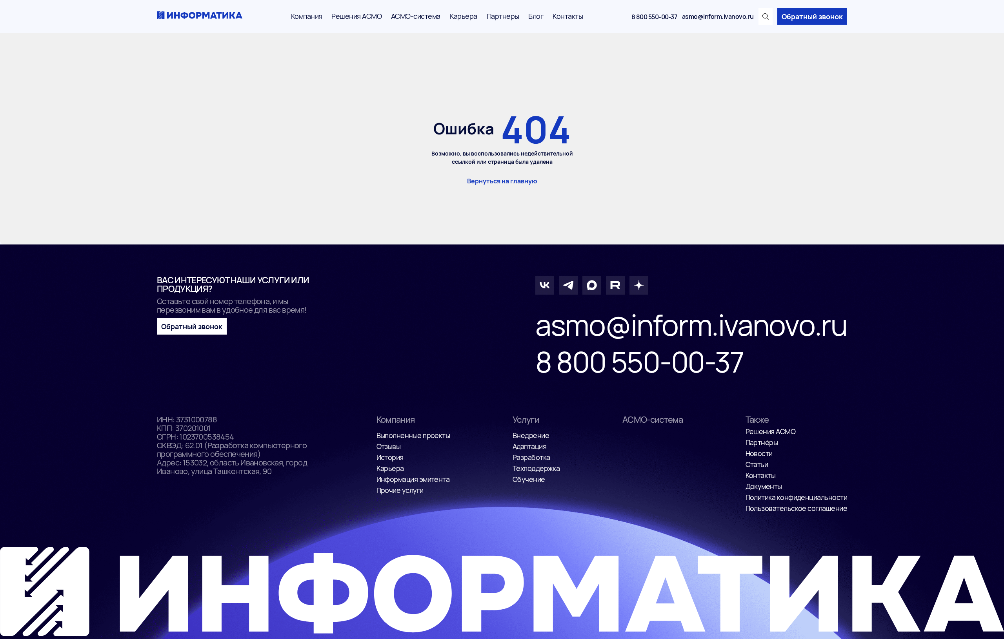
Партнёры (762, 442)
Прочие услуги (400, 490)
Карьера (463, 16)
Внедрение (531, 435)
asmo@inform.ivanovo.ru (718, 16)
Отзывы (388, 446)
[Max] (591, 285)
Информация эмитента (413, 479)
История (390, 457)
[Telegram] (568, 285)
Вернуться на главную (502, 181)
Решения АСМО (356, 16)
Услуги (526, 419)
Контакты (568, 16)
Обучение (529, 479)
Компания (306, 16)
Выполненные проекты (413, 435)
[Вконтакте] (544, 285)
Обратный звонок (812, 16)
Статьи (757, 464)
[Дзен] (638, 285)
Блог (535, 16)
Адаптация (529, 446)
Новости (759, 453)
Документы (764, 486)
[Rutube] (615, 285)
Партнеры (503, 16)
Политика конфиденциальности (796, 497)
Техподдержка (536, 468)
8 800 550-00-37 (654, 17)
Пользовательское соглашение (796, 508)
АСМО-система (415, 16)
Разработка (531, 457)
